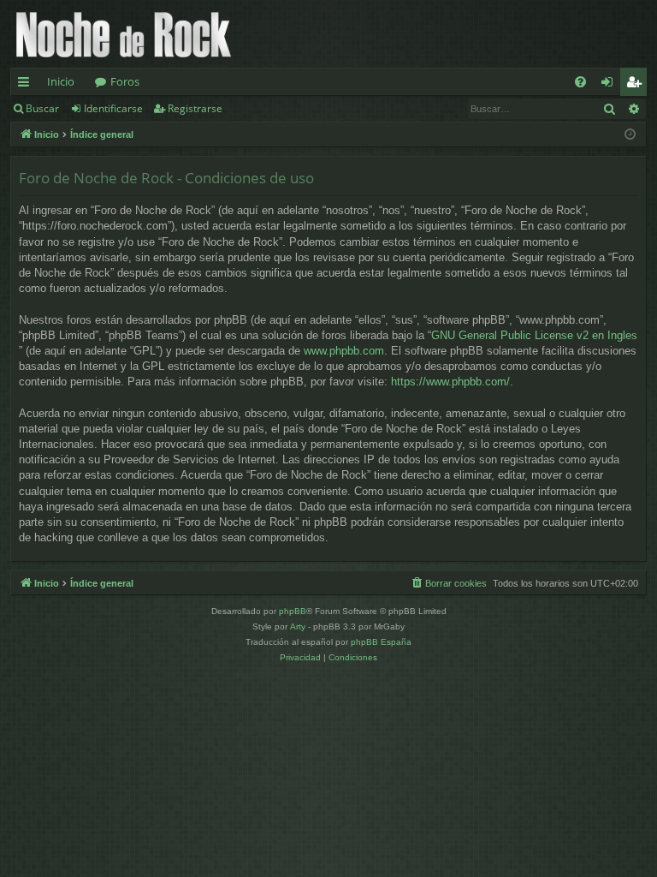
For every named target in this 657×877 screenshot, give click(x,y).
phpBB (292, 611)
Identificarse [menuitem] (610, 85)
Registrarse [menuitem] (637, 85)
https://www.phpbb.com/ (450, 381)
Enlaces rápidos (27, 85)
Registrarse (195, 108)
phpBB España (381, 642)
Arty (297, 626)
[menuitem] (580, 82)
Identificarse (113, 108)
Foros (124, 81)
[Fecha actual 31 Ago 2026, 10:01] (630, 135)
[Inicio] (123, 34)
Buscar (42, 108)
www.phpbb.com (344, 350)
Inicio (60, 81)
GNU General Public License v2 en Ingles (534, 335)
